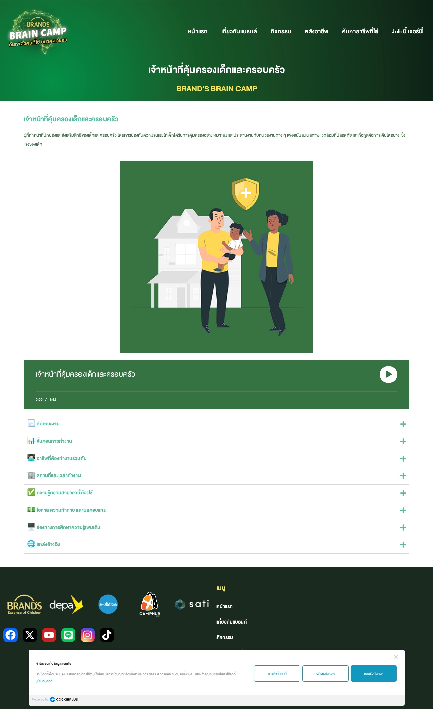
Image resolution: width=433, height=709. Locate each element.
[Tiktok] (107, 635)
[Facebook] (10, 635)
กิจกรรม (281, 31)
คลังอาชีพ (316, 31)
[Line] (68, 635)
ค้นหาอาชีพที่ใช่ (360, 31)
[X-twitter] (30, 635)
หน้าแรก (198, 31)
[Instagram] (88, 635)
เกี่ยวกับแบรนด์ (239, 31)
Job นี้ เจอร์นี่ (407, 31)
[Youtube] (49, 635)
